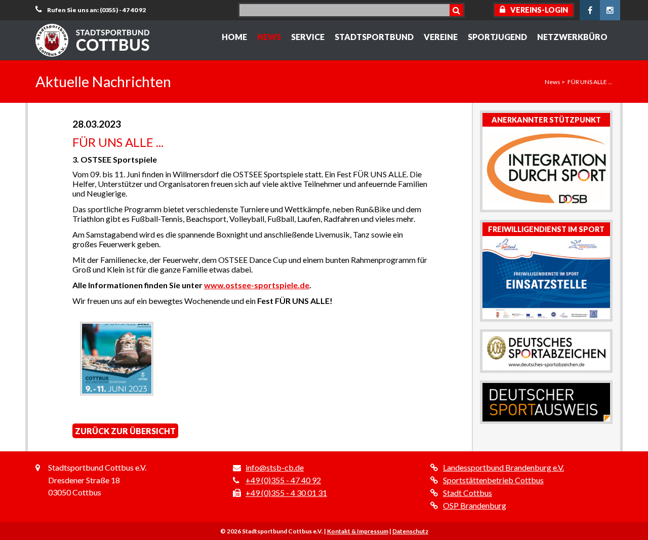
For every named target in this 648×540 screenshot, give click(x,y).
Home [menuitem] (234, 37)
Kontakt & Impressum (357, 531)
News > (555, 82)
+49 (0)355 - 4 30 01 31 (286, 492)
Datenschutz (410, 531)
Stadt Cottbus (467, 492)
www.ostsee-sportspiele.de (256, 285)
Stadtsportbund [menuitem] (374, 37)
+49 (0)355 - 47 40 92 (283, 480)
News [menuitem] (269, 37)
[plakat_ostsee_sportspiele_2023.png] (116, 358)
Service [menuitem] (308, 37)
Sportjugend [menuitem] (497, 37)
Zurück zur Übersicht (125, 431)
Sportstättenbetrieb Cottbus (493, 480)
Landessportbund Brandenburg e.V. (503, 467)
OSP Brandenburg (474, 505)
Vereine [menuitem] (441, 37)
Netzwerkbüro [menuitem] (572, 37)
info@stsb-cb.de (275, 467)
